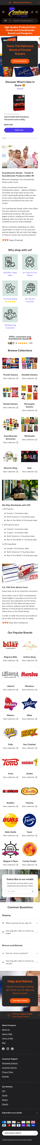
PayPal (4, 1095)
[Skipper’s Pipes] (10, 849)
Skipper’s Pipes (10, 861)
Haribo (29, 773)
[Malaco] (10, 703)
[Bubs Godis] (10, 820)
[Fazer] (29, 820)
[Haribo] (29, 762)
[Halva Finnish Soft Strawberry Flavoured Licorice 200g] (19, 102)
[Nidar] (29, 703)
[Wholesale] (29, 424)
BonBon (10, 802)
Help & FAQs (7, 1034)
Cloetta (29, 802)
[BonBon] (10, 791)
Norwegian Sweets (29, 405)
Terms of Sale (7, 1038)
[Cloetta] (29, 791)
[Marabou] (29, 674)
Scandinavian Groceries (10, 437)
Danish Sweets (10, 404)
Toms (10, 773)
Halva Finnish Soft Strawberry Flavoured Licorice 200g (16, 118)
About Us (6, 1029)
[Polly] (10, 732)
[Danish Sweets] (10, 392)
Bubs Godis (10, 832)
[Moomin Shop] (10, 456)
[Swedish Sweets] (29, 363)
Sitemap (5, 1076)
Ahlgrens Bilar (10, 657)
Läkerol (10, 686)
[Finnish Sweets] (10, 363)
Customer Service (9, 1068)
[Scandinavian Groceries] (10, 424)
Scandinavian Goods (13, 1140)
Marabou (29, 686)
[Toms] (10, 762)
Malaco (10, 715)
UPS (3, 1091)
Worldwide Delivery (10, 1063)
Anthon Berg (29, 657)
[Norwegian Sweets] (29, 392)
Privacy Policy (7, 1072)
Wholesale (29, 436)
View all (20, 88)
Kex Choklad (29, 744)
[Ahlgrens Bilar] (10, 645)
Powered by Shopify (26, 1140)
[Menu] (3, 12)
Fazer (29, 832)
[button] (36, 12)
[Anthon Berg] (29, 645)
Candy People (29, 861)
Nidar (29, 715)
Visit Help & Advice (20, 1001)
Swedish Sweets (30, 374)
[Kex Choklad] (29, 732)
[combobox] (20, 20)
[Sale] (29, 456)
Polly (10, 744)
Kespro (5, 1100)
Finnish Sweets (10, 374)
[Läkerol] (10, 674)
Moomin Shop (10, 468)
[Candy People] (29, 849)
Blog (3, 1043)
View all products (20, 61)
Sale (29, 468)
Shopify (5, 1104)
